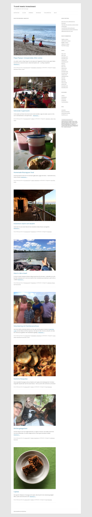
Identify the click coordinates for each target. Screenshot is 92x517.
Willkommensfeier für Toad (67, 31)
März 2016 (63, 81)
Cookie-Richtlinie (67, 127)
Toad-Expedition (47, 12)
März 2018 (63, 55)
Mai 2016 (63, 77)
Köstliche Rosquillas (21, 379)
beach (54, 67)
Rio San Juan (18, 284)
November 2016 (64, 73)
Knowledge (38, 12)
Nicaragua (16, 69)
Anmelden (63, 110)
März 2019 (63, 53)
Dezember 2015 (64, 85)
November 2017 (64, 58)
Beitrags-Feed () (65, 111)
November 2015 (64, 87)
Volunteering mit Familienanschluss (26, 326)
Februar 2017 (64, 68)
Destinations (16, 12)
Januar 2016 (63, 84)
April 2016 (63, 79)
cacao (54, 335)
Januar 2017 (63, 69)
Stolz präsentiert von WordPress (20, 511)
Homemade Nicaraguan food (24, 172)
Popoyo (19, 69)
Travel (23, 69)
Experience (31, 12)
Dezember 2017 (64, 57)
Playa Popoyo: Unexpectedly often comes (28, 58)
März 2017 (63, 66)
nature (15, 337)
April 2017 (63, 65)
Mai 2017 (63, 63)
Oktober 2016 (64, 74)
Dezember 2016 (64, 71)
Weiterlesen (17, 64)
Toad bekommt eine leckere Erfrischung (69, 29)
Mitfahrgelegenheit (20, 428)
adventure (48, 118)
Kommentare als (65, 113)
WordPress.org (64, 114)
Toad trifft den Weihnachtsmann (68, 28)
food (52, 180)
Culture (24, 12)
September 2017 (64, 61)
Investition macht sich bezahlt (24, 224)
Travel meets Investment (25, 6)
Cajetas (16, 492)
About (55, 12)
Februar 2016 (64, 82)
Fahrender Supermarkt (22, 111)
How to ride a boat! (20, 273)
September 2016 (64, 76)
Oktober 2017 (64, 60)
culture (51, 118)
